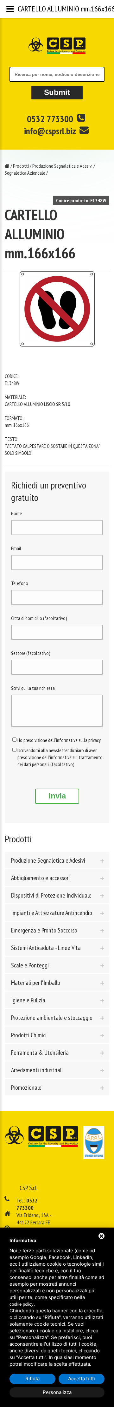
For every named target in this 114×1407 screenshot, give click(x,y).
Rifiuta (32, 1379)
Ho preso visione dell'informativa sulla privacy (59, 740)
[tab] (57, 860)
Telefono (19, 583)
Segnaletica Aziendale (25, 173)
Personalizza (57, 1392)
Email (16, 548)
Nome (16, 513)
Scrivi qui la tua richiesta (33, 688)
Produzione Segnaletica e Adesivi (62, 166)
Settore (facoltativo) (30, 653)
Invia (57, 795)
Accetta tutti (81, 1379)
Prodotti (21, 166)
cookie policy (22, 1304)
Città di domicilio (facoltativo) (39, 618)
